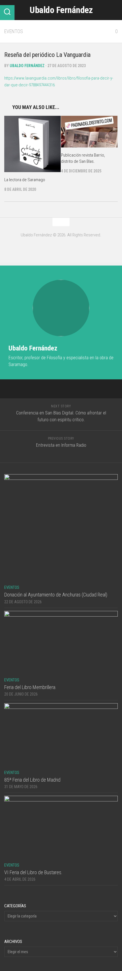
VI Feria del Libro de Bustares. (33, 872)
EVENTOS (13, 31)
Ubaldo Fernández (61, 10)
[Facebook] (61, 247)
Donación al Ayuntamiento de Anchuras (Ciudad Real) (55, 595)
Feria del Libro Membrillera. (30, 687)
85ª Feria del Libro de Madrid (32, 780)
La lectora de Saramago (24, 179)
